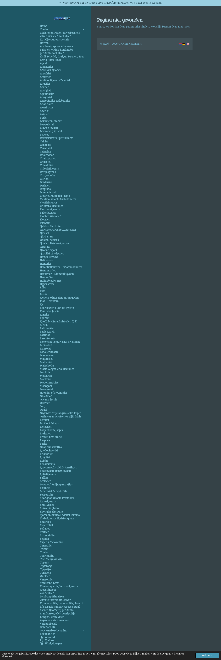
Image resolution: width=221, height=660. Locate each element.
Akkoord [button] (207, 655)
